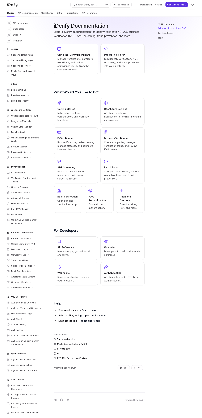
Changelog (18, 29)
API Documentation (28, 13)
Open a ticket (89, 310)
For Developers (165, 33)
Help (160, 37)
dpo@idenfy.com (90, 320)
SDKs (59, 13)
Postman (17, 40)
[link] (76, 59)
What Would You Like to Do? (172, 28)
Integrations (72, 13)
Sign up (82, 315)
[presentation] (26, 217)
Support (17, 35)
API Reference (89, 13)
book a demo (98, 315)
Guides (10, 13)
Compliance (47, 13)
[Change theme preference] (192, 4)
